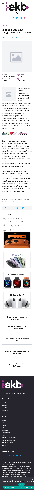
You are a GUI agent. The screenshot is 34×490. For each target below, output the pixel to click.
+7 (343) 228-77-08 (13, 226)
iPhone (4, 425)
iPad (3, 427)
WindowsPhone (7, 202)
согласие (24, 481)
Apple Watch (5, 422)
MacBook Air (5, 430)
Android (5, 199)
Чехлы (4, 445)
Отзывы (4, 408)
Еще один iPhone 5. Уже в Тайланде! (17, 365)
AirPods (4, 420)
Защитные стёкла (7, 443)
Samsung (19, 199)
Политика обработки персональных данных (13, 393)
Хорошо (21, 484)
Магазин (4, 405)
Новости (16, 202)
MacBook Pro (6, 433)
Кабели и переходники (9, 440)
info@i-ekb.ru (12, 230)
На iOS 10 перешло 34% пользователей (17, 327)
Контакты (5, 410)
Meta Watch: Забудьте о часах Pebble (17, 340)
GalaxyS (11, 199)
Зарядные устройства (9, 437)
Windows (26, 199)
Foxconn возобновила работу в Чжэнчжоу (17, 352)
